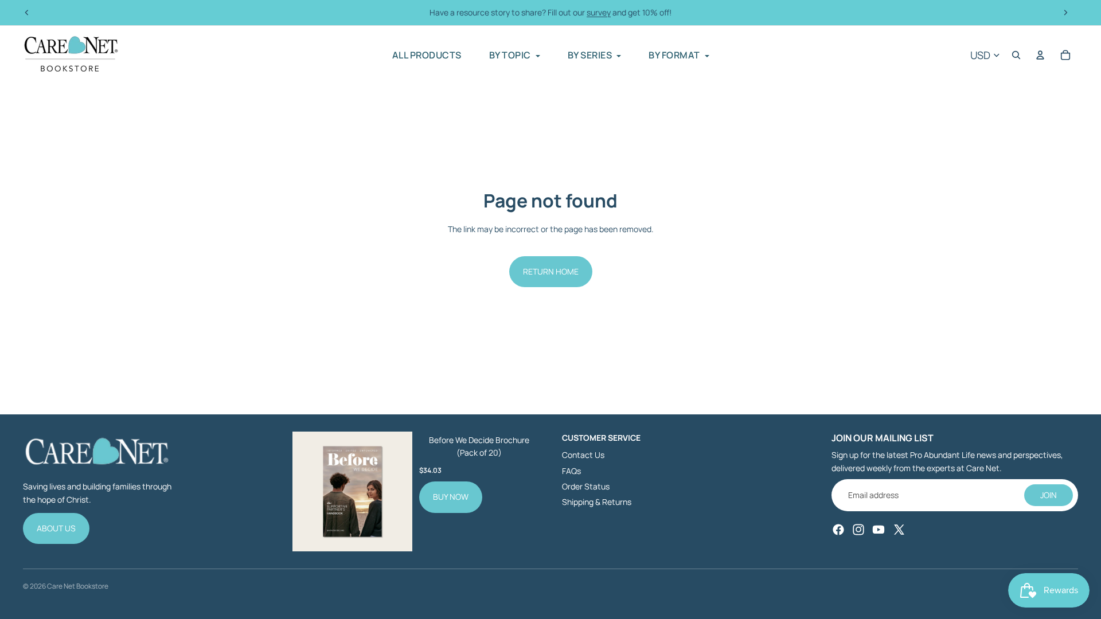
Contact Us (583, 454)
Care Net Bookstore (77, 586)
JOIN (1048, 494)
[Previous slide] (27, 12)
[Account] (1040, 55)
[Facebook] (838, 529)
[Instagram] (858, 529)
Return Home (551, 271)
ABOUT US (56, 528)
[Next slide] (1065, 12)
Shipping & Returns (596, 501)
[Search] (1016, 55)
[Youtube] (878, 529)
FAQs (571, 470)
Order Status (586, 486)
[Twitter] (899, 529)
